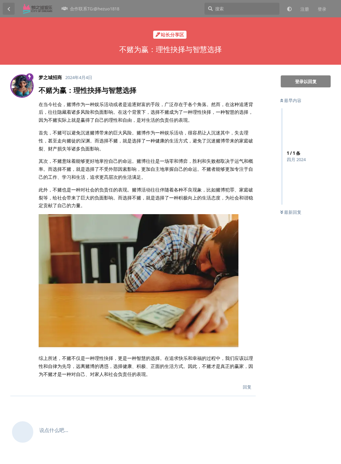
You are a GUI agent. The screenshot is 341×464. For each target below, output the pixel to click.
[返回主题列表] (9, 9)
